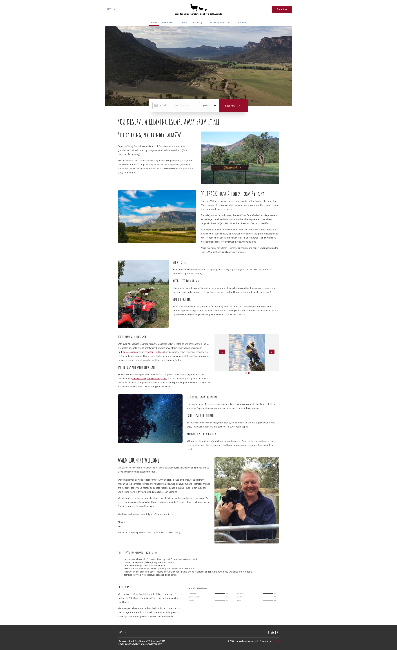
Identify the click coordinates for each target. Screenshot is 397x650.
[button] (107, 22)
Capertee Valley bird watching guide (149, 378)
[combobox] (111, 9)
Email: (121, 644)
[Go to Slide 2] (249, 373)
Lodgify (275, 641)
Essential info (168, 22)
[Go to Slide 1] (246, 373)
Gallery (183, 22)
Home (154, 22)
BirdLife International (128, 352)
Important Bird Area (154, 352)
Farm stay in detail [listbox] (218, 22)
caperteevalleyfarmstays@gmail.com (143, 644)
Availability (197, 22)
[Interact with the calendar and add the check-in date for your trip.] (156, 105)
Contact (242, 22)
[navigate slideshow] (222, 352)
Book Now (282, 9)
